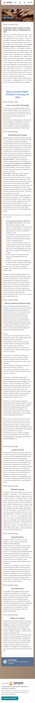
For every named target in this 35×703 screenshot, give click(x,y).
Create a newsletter (10, 698)
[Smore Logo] (7, 2)
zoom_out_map (30, 25)
